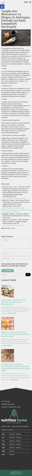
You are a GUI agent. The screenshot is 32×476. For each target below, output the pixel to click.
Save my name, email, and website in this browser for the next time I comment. (14, 265)
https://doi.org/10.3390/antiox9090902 (14, 198)
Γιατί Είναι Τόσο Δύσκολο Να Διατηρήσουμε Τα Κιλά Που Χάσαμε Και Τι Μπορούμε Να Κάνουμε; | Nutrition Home (15, 367)
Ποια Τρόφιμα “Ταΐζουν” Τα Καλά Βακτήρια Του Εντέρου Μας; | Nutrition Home (13, 302)
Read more (12, 313)
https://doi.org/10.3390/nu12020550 (13, 225)
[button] (2, 6)
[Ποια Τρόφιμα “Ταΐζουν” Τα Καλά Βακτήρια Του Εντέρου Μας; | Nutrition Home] (7, 291)
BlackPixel (19, 474)
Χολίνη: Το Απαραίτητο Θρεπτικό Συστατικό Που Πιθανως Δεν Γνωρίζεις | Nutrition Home (16, 334)
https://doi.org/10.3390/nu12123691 (13, 208)
